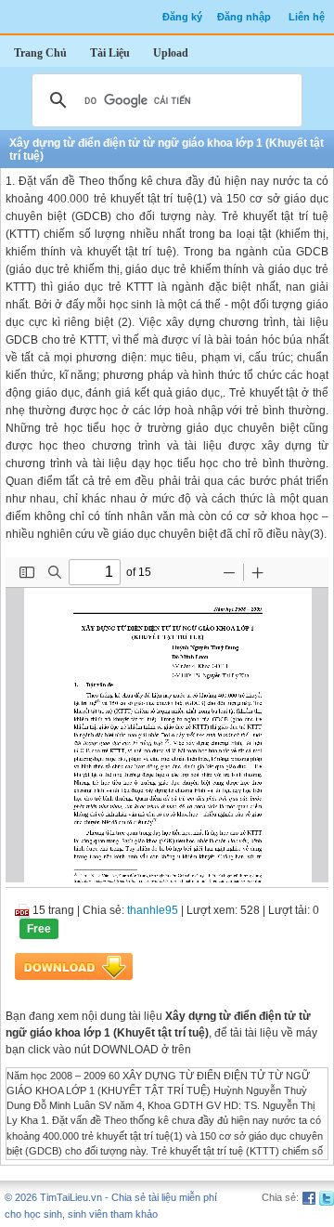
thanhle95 (152, 910)
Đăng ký (182, 16)
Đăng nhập (244, 16)
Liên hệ (307, 16)
